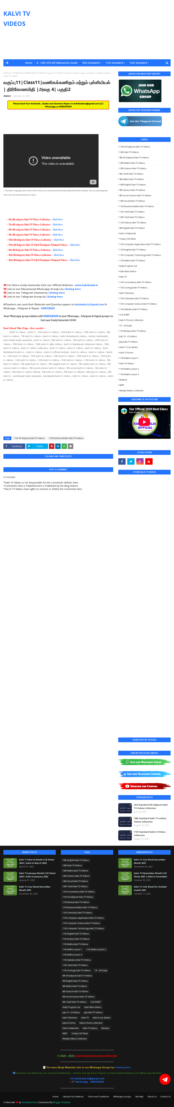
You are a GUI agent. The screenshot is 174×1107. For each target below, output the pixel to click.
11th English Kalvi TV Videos (132, 249)
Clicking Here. (89, 1067)
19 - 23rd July (125, 325)
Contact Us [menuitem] (87, 77)
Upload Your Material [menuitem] (92, 69)
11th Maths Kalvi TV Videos (132, 260)
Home (55, 1096)
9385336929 (65, 106)
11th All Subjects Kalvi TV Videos (29, 438)
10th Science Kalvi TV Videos (132, 168)
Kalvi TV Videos (126, 363)
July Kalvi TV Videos (128, 341)
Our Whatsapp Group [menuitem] (62, 69)
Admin (7, 95)
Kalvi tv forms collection (131, 320)
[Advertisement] (112, 29)
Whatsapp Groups (122, 1096)
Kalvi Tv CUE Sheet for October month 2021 (150, 888)
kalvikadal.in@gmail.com (86, 103)
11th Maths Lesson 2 (129, 368)
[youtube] (149, 461)
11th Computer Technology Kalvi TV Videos (140, 255)
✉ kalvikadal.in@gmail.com (88, 1078)
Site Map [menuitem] (145, 69)
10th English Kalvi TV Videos (132, 184)
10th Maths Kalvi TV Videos (132, 163)
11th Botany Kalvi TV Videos (132, 331)
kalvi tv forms (126, 352)
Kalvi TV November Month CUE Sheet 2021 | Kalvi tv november (150, 875)
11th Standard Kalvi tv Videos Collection (150, 833)
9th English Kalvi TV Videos (132, 228)
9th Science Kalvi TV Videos (132, 190)
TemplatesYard (29, 1102)
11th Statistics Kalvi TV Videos (133, 309)
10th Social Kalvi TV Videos (132, 200)
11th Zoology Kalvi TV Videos (133, 287)
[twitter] (131, 461)
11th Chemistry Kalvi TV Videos (134, 298)
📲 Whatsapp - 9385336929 (88, 1081)
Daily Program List (128, 266)
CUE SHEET (124, 314)
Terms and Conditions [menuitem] (122, 69)
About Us (152, 1096)
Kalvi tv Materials (127, 233)
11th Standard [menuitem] (114, 62)
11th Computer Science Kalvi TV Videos (138, 303)
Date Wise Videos (127, 271)
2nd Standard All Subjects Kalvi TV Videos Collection (151, 806)
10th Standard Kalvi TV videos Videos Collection (150, 820)
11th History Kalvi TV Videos (132, 222)
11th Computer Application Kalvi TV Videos (140, 244)
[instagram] (140, 461)
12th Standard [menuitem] (138, 62)
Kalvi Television (126, 293)
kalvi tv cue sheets (128, 347)
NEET (121, 385)
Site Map (139, 1096)
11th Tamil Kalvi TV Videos (131, 211)
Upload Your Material (73, 1096)
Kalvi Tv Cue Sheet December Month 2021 (35, 888)
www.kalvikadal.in (87, 285)
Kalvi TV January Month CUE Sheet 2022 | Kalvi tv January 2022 (37, 875)
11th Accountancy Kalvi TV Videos (135, 282)
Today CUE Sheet (127, 238)
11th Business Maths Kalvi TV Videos (66, 438)
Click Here (58, 219)
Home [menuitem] (28, 62)
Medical (123, 379)
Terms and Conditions (98, 1096)
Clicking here (72, 289)
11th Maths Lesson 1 (129, 358)
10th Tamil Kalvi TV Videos (131, 217)
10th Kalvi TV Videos (129, 152)
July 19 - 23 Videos (128, 336)
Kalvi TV (123, 276)
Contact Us (165, 1096)
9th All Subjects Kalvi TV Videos (134, 157)
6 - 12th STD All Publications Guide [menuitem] (57, 62)
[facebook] (122, 461)
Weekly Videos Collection (131, 390)
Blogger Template (61, 1102)
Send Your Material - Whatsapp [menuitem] (26, 69)
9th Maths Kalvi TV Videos (131, 179)
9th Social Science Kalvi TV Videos (135, 195)
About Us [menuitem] (160, 69)
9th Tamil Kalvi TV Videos (131, 173)
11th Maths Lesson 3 (129, 374)
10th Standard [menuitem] (90, 62)
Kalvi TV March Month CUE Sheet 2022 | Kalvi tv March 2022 (36, 861)
